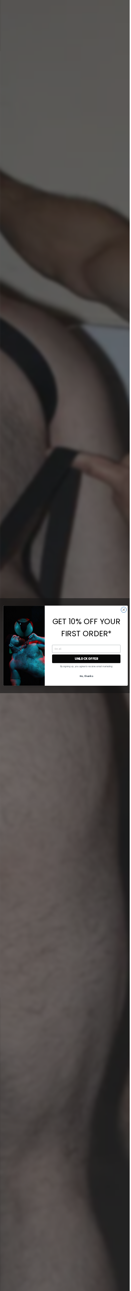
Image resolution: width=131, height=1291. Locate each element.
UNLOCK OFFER (86, 658)
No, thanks (86, 676)
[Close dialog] (124, 609)
